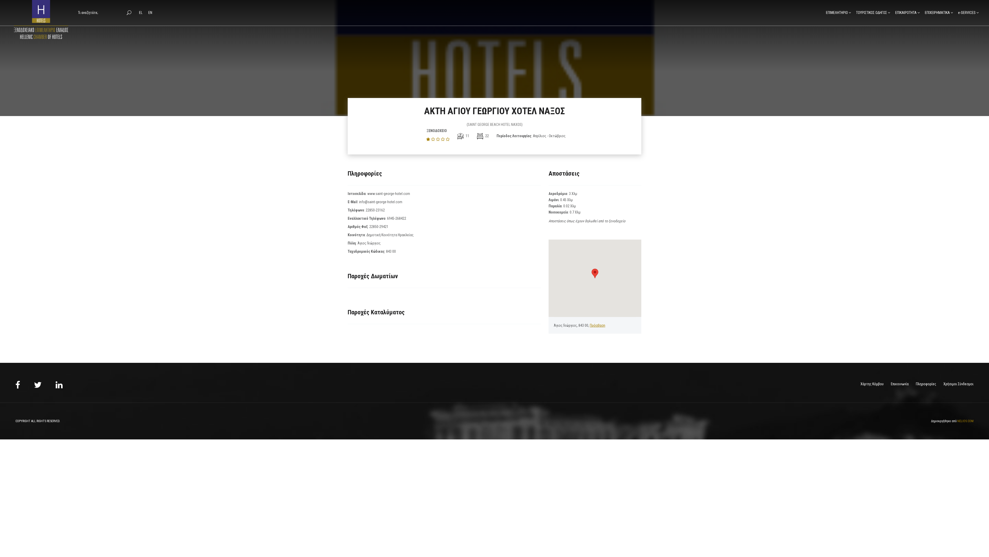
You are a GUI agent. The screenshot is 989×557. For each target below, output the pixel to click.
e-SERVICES (967, 13)
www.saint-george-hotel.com (388, 194)
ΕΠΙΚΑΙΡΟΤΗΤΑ (906, 13)
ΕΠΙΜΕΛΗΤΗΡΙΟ (837, 13)
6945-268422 (396, 218)
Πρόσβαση (597, 325)
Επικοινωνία (900, 384)
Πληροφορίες (926, 384)
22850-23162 (375, 210)
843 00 (391, 251)
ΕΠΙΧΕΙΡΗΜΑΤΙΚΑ (937, 13)
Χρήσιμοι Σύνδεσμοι (958, 384)
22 (486, 136)
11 (467, 136)
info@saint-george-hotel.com (380, 202)
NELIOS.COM (965, 421)
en (150, 13)
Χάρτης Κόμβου (872, 384)
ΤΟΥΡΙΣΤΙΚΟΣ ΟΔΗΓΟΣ (871, 13)
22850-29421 (378, 227)
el (141, 13)
